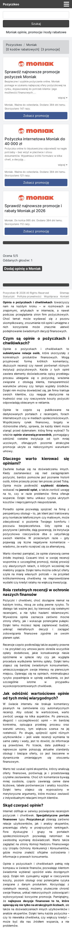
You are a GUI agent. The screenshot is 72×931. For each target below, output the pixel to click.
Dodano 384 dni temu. (53, 104)
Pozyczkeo (11, 4)
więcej (62, 97)
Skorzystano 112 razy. (17, 224)
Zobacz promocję (36, 116)
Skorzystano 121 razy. (17, 175)
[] (22, 49)
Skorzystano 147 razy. (18, 108)
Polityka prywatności (29, 296)
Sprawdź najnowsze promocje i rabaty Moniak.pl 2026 (33, 208)
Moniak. (9, 104)
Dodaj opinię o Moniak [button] (22, 269)
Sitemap (64, 292)
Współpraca (51, 296)
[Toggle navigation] (66, 4)
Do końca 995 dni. (25, 220)
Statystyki (9, 296)
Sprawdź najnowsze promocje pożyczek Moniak (32, 74)
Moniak (31, 45)
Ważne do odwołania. (26, 104)
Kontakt (64, 296)
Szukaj (36, 24)
